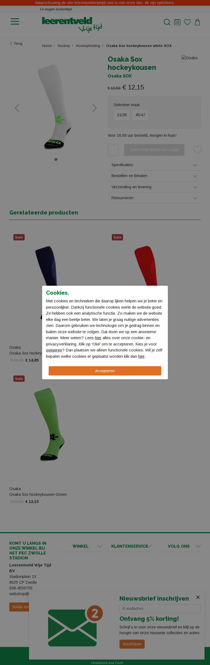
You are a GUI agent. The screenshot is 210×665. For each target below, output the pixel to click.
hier (98, 337)
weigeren (54, 350)
